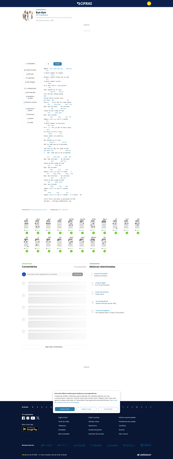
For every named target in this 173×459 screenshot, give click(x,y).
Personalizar (108, 409)
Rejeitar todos (86, 409)
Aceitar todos (64, 409)
